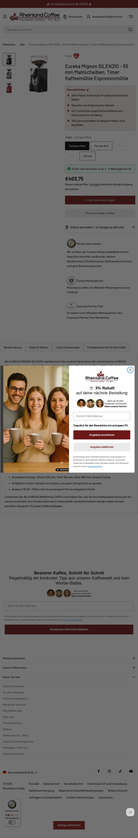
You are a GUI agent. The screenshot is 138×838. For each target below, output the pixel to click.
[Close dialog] (130, 370)
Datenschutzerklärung (95, 466)
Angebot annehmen (101, 434)
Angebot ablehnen (102, 446)
